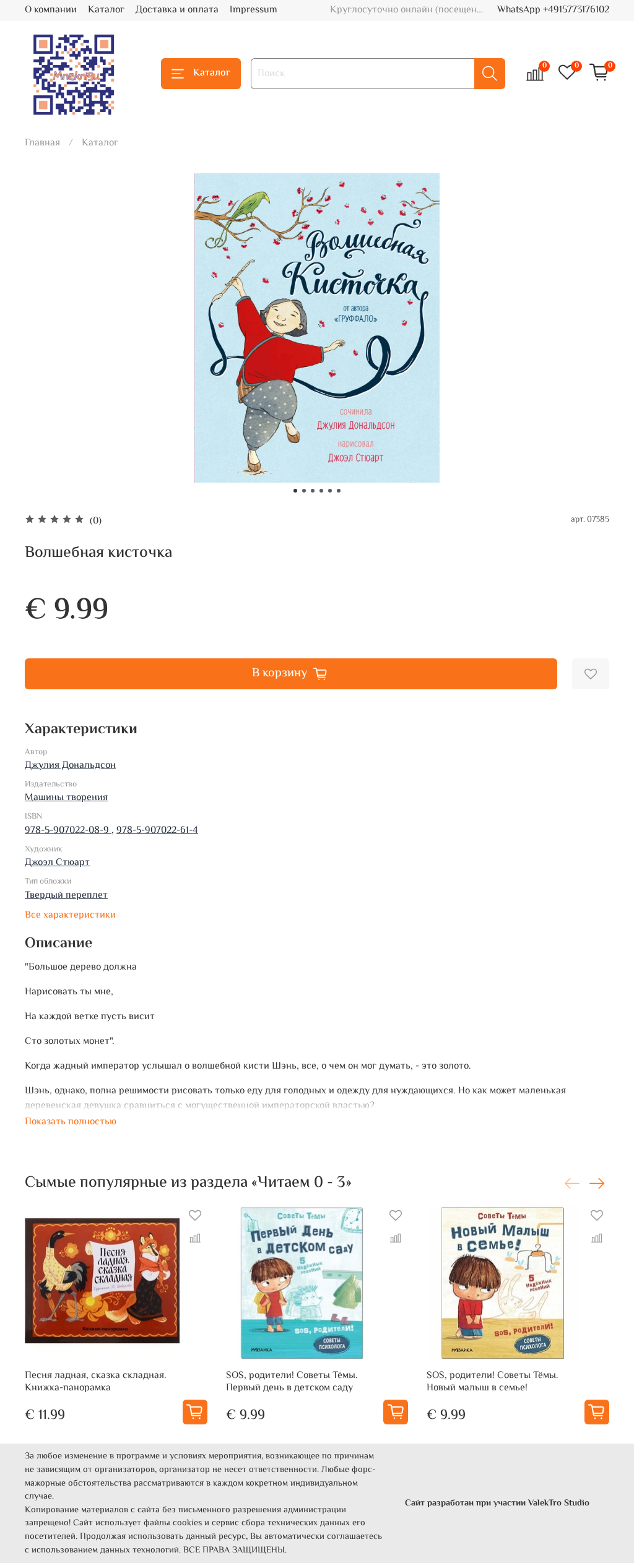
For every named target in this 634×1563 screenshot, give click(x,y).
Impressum (253, 10)
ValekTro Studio (558, 1503)
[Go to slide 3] (313, 491)
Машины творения (66, 798)
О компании (51, 10)
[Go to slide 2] (304, 491)
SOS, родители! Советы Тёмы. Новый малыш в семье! (492, 1382)
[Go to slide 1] (295, 491)
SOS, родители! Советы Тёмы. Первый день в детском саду (292, 1382)
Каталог (106, 10)
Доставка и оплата (177, 10)
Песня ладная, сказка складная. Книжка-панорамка (96, 1382)
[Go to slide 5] (330, 491)
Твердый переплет (66, 895)
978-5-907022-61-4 (157, 830)
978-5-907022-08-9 (68, 830)
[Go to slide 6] (339, 491)
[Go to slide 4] (321, 491)
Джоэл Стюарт (57, 863)
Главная (42, 143)
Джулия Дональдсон (70, 765)
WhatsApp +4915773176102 (553, 10)
